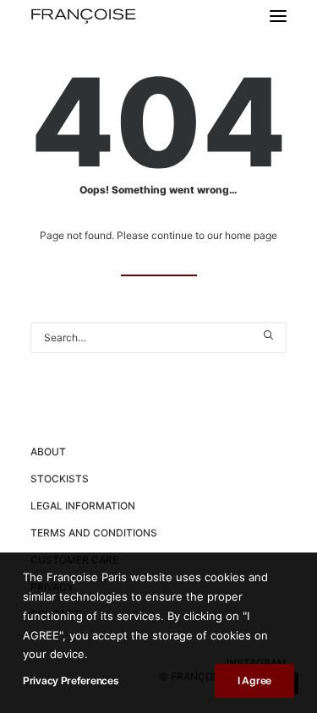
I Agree (254, 680)
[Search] (158, 337)
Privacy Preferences (70, 680)
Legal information (82, 505)
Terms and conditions (93, 532)
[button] (278, 16)
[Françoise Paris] (83, 16)
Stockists (59, 478)
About (48, 451)
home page (251, 235)
